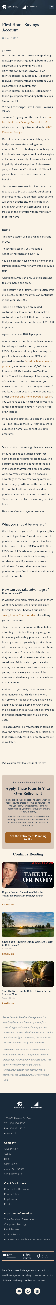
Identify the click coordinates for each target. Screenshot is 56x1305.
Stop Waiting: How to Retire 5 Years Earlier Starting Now (27, 992)
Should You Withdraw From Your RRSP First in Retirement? (27, 943)
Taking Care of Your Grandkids (20, 615)
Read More (8, 904)
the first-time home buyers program (31, 396)
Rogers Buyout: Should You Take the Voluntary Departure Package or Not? (23, 893)
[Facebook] (28, 1291)
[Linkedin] (37, 1291)
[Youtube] (19, 1291)
